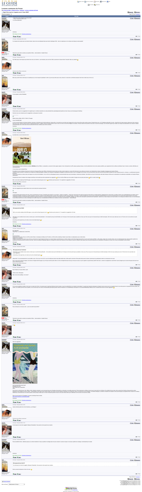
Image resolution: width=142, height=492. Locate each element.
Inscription (91, 4)
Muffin (3, 57)
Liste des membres (89, 1)
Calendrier (97, 1)
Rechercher (104, 1)
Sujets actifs (81, 1)
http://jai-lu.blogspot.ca (26, 34)
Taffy (3, 75)
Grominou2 (4, 18)
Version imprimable (7, 481)
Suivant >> (138, 14)
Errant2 (3, 39)
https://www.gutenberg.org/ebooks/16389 (21, 396)
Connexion (98, 4)
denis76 (3, 92)
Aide (109, 1)
